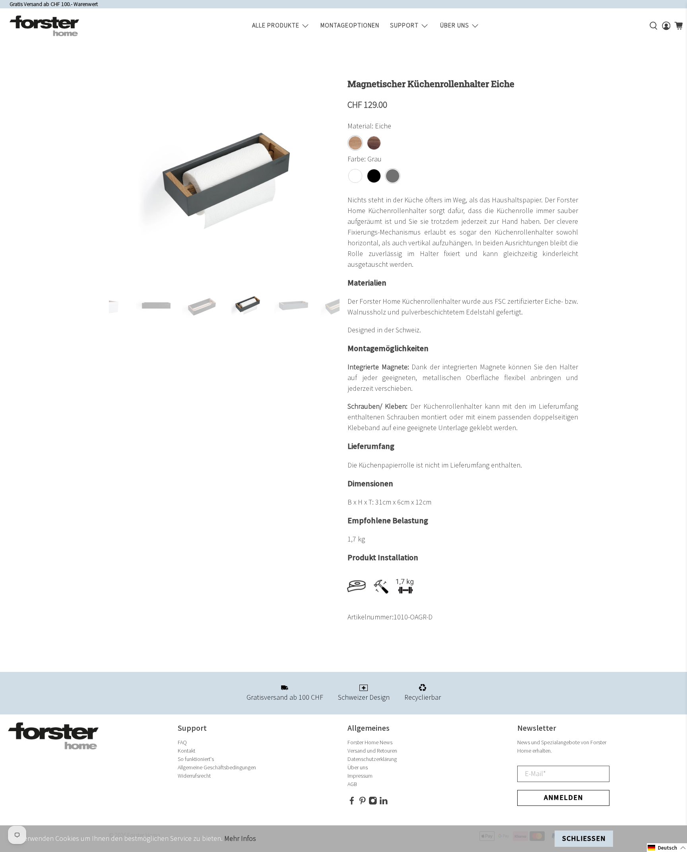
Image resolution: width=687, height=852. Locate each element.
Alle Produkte (275, 25)
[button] (667, 847)
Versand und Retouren (372, 750)
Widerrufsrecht (194, 775)
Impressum (360, 775)
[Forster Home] (44, 26)
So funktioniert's (196, 759)
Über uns (454, 25)
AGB (352, 784)
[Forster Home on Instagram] (373, 803)
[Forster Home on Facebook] (351, 803)
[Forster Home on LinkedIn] (383, 803)
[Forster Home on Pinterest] (362, 803)
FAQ (182, 742)
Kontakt (186, 750)
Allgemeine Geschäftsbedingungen (217, 767)
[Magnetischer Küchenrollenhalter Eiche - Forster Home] (224, 178)
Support (404, 25)
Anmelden (563, 798)
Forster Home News (369, 742)
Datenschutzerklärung (372, 759)
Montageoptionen (349, 25)
